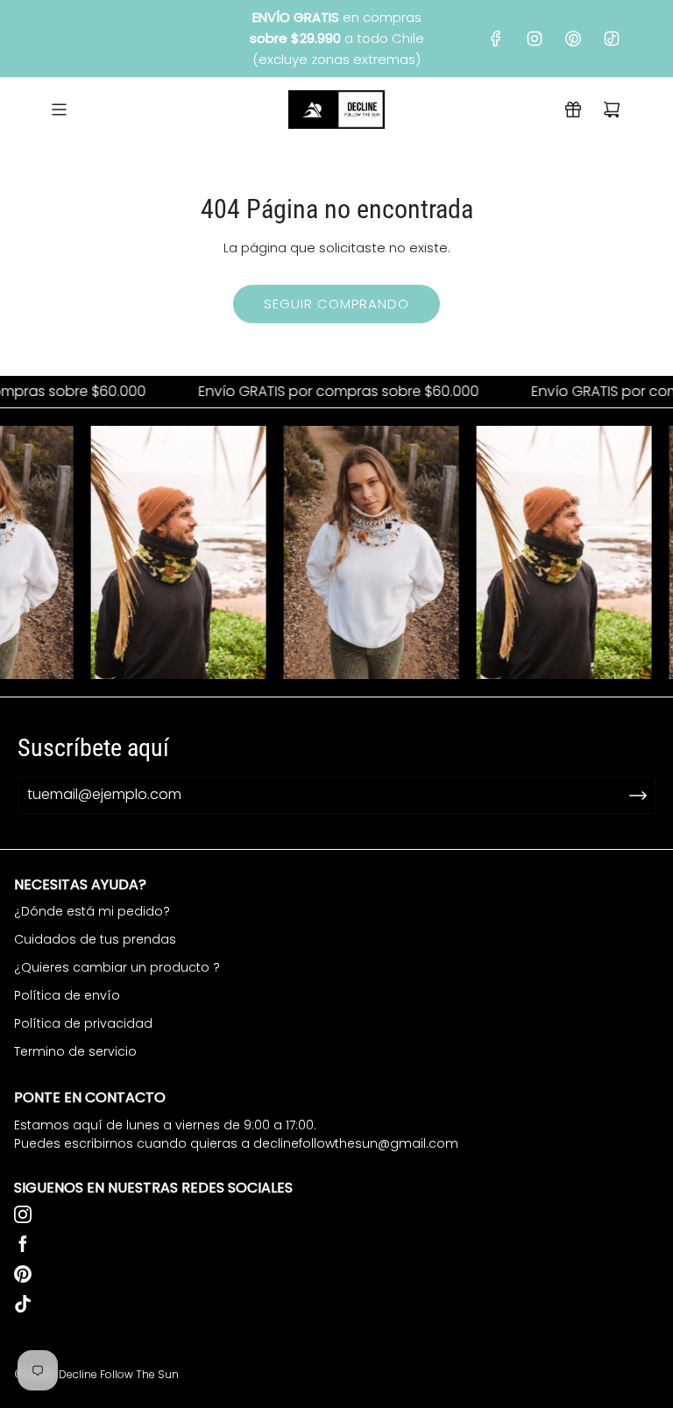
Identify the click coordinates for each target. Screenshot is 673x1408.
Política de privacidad (83, 1023)
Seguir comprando (336, 303)
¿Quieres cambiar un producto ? (117, 967)
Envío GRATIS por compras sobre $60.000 (322, 392)
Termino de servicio (75, 1051)
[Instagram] (534, 38)
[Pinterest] (573, 38)
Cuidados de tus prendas (95, 939)
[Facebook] (496, 38)
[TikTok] (611, 38)
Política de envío (67, 995)
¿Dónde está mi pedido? (92, 911)
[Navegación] (58, 109)
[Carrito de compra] (611, 109)
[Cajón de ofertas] (573, 109)
